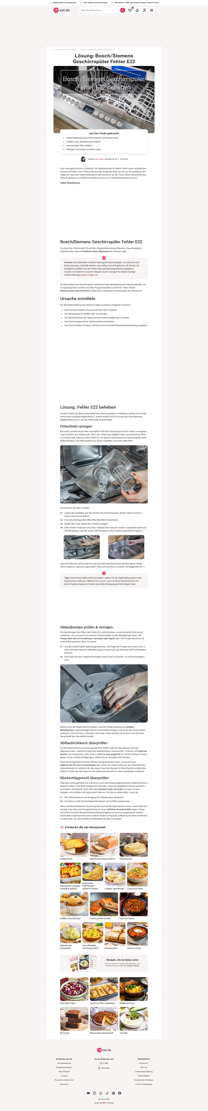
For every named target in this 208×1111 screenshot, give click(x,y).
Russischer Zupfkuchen (64, 1080)
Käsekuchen (66, 859)
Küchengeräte (71, 49)
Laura (101, 159)
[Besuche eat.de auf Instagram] (95, 1093)
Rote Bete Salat (67, 1003)
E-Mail (105, 1063)
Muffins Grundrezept (70, 918)
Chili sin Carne (134, 948)
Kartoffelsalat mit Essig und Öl (90, 946)
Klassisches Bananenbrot (102, 859)
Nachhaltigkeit (143, 1076)
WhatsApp (105, 1068)
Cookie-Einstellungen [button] (143, 1084)
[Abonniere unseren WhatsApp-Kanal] (101, 1093)
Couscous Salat (135, 888)
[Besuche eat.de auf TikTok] (107, 1093)
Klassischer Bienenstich (102, 1033)
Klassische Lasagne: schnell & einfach (70, 887)
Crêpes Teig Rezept (114, 888)
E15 (87, 275)
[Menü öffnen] (152, 10)
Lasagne (64, 1076)
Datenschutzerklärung (144, 1072)
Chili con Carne (127, 918)
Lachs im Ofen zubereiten (102, 1003)
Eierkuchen (64, 1084)
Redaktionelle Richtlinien (143, 1080)
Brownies (64, 1033)
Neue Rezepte (64, 1072)
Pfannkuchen (126, 859)
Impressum (143, 1063)
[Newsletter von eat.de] (104, 964)
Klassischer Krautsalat (66, 946)
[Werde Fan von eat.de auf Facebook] (120, 1093)
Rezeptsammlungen (64, 1067)
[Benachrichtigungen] (137, 10)
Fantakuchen (111, 948)
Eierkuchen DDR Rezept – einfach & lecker (90, 886)
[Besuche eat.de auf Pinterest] (113, 1093)
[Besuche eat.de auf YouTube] (88, 1093)
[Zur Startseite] (61, 10)
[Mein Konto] (144, 10)
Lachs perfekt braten (100, 918)
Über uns (143, 1067)
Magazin (60, 49)
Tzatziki (123, 1033)
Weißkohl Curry (127, 1003)
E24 (96, 275)
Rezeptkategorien (64, 1063)
